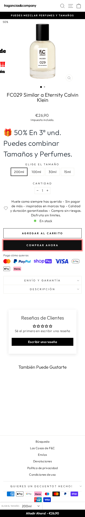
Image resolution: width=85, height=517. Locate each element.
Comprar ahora (42, 245)
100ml (36, 172)
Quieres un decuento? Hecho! (41, 486)
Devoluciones (42, 461)
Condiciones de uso (42, 474)
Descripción (42, 289)
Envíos (42, 455)
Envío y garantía (42, 280)
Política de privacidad (42, 468)
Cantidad (42, 183)
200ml (19, 172)
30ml (53, 172)
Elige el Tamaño (43, 164)
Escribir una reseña (42, 342)
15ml (67, 172)
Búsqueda (42, 441)
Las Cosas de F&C (42, 448)
